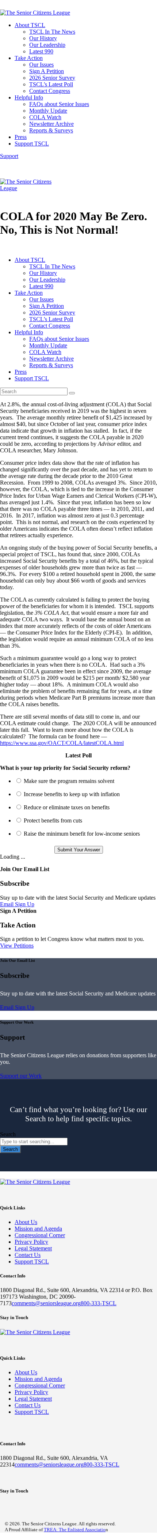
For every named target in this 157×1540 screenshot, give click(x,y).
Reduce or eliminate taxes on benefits (67, 807)
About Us (26, 1222)
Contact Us (28, 1255)
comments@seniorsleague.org (46, 1303)
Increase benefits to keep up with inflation (72, 794)
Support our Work (21, 1076)
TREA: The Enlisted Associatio (75, 1529)
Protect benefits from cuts (53, 820)
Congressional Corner (40, 1235)
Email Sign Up (17, 904)
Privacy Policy (31, 1242)
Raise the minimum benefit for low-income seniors (82, 834)
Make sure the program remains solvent (69, 781)
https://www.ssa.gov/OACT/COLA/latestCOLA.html (62, 743)
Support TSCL (32, 1261)
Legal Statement (33, 1248)
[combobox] (34, 1141)
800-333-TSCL (98, 1303)
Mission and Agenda (38, 1228)
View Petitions (17, 945)
